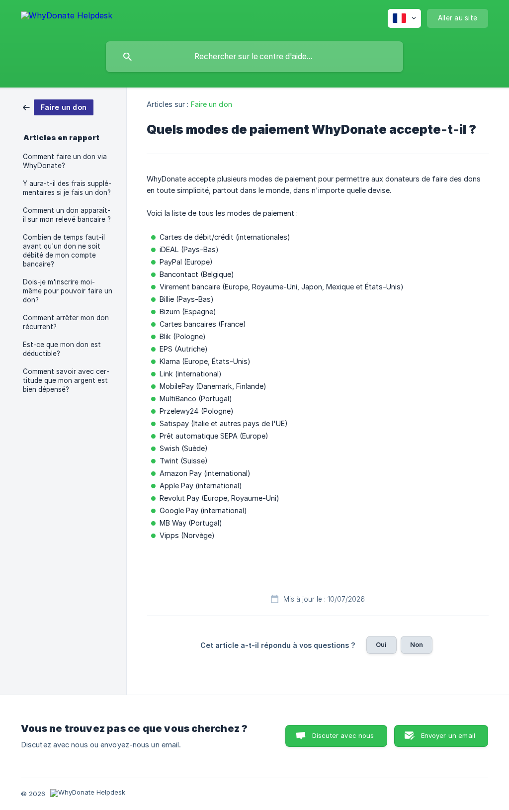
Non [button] (416, 644)
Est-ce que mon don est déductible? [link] (62, 349)
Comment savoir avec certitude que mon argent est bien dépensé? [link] (66, 380)
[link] (58, 106)
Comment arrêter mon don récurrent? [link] (66, 322)
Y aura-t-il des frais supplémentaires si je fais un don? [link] (67, 188)
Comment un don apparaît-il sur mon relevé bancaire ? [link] (67, 214)
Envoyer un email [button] (448, 735)
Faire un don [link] (211, 104)
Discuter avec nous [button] (343, 735)
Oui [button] (381, 644)
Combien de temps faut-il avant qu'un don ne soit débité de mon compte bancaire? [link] (64, 250)
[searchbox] (254, 56)
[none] (66, 17)
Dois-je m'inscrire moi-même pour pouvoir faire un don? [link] (67, 291)
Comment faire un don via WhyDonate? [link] (65, 161)
